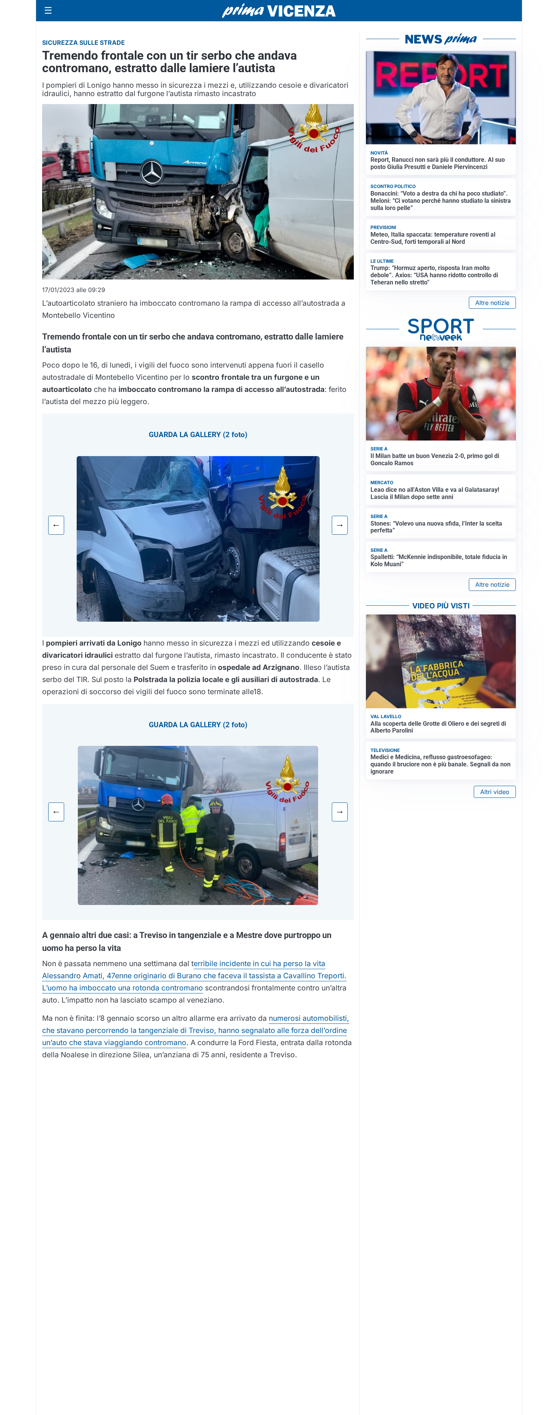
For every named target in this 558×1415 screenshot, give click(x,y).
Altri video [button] (494, 792)
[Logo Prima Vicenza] (279, 10)
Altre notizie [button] (492, 302)
